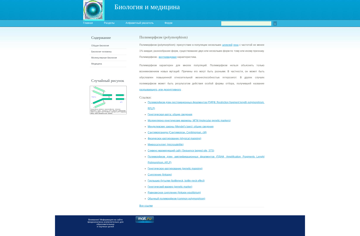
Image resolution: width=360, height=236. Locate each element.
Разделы (109, 23)
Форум (168, 23)
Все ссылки (146, 205)
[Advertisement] (287, 109)
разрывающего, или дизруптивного (160, 89)
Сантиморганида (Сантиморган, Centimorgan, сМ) (177, 132)
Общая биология (100, 45)
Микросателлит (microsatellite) (166, 144)
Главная (88, 23)
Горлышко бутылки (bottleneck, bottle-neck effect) (176, 180)
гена (236, 44)
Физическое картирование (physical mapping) (174, 138)
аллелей (227, 44)
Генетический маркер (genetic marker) (170, 186)
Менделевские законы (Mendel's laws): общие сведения (181, 126)
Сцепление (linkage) (160, 174)
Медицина (96, 63)
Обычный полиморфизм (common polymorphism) (176, 198)
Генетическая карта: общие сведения (170, 114)
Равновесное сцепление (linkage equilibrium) (174, 192)
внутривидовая (168, 57)
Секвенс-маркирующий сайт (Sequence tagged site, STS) (181, 150)
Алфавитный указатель (140, 23)
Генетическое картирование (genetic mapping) (175, 168)
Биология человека (101, 51)
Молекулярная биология (104, 57)
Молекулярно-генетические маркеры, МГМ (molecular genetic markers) (189, 120)
